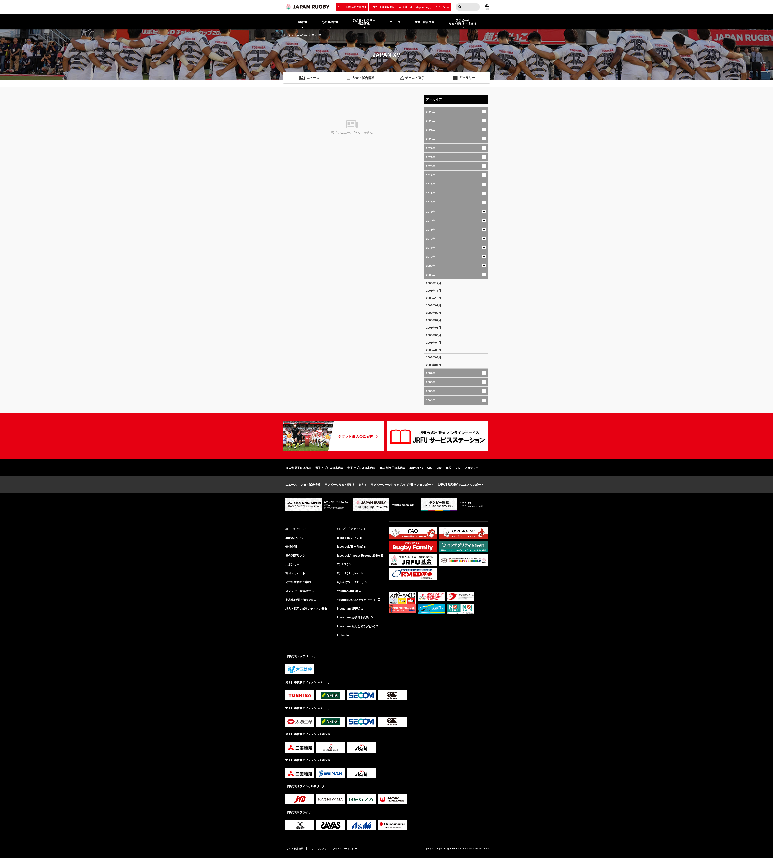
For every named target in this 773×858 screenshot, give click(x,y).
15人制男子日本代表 (298, 468)
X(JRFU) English (348, 573)
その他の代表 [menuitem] (330, 22)
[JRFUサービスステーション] (437, 436)
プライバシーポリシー (345, 848)
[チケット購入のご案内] (333, 436)
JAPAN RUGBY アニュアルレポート (461, 484)
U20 (439, 468)
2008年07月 (433, 320)
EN (487, 8)
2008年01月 (433, 365)
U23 (429, 468)
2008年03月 (433, 350)
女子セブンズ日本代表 (361, 468)
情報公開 (291, 546)
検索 (460, 7)
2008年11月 (433, 290)
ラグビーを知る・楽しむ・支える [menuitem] (463, 22)
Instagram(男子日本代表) (353, 617)
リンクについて (318, 848)
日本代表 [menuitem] (302, 22)
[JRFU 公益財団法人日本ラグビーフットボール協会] (307, 6)
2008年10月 (433, 298)
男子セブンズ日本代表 (329, 468)
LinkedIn (343, 635)
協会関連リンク (295, 555)
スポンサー (292, 564)
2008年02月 (433, 357)
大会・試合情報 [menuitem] (424, 22)
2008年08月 (433, 313)
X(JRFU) (342, 564)
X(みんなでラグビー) (350, 582)
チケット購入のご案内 (351, 7)
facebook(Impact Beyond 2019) (358, 555)
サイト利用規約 (294, 848)
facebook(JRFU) (348, 538)
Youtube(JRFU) (347, 591)
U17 (458, 468)
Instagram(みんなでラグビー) (356, 626)
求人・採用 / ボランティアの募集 (306, 608)
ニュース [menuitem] (395, 22)
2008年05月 (433, 335)
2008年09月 (433, 305)
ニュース (291, 484)
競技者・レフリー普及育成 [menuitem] (364, 22)
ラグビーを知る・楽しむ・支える (345, 484)
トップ (287, 34)
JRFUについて (294, 538)
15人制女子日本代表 (392, 468)
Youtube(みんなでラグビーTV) (357, 600)
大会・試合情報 (310, 484)
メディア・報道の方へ (299, 591)
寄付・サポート (295, 573)
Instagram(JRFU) (348, 608)
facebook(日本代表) (350, 546)
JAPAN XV (301, 34)
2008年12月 (433, 283)
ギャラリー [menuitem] (467, 77)
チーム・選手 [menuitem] (415, 77)
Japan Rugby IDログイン (431, 7)
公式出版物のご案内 (298, 582)
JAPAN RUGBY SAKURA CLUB (390, 7)
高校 (448, 468)
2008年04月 (433, 342)
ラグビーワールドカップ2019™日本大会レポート (402, 484)
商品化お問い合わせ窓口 (300, 600)
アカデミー (472, 468)
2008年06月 (433, 327)
